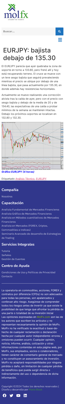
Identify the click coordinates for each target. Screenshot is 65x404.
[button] (60, 40)
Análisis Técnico (25, 178)
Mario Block (35, 389)
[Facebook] (4, 395)
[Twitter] (11, 395)
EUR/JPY (41, 178)
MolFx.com (43, 316)
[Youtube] (18, 395)
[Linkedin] (25, 395)
